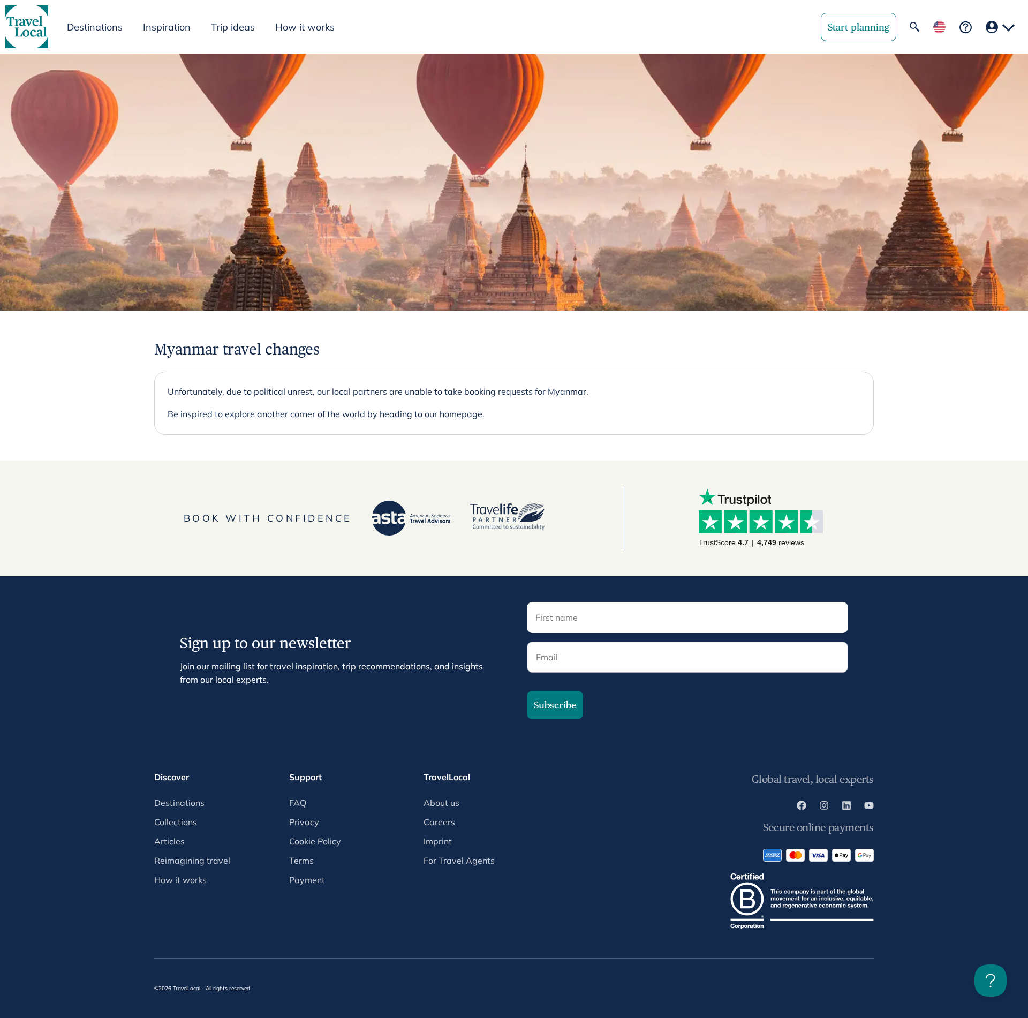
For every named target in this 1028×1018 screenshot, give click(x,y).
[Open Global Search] (914, 27)
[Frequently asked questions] (966, 27)
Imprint (438, 841)
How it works (305, 27)
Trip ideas (233, 27)
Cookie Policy (315, 841)
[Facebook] (801, 807)
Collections (175, 822)
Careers (439, 822)
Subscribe (555, 705)
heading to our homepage (431, 414)
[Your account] (1000, 27)
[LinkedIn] (846, 807)
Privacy (304, 822)
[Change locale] (939, 27)
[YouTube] (869, 807)
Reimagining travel (192, 860)
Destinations (179, 802)
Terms (301, 860)
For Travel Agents (459, 860)
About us (441, 802)
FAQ (297, 802)
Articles (169, 841)
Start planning (858, 27)
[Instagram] (824, 807)
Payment (307, 879)
